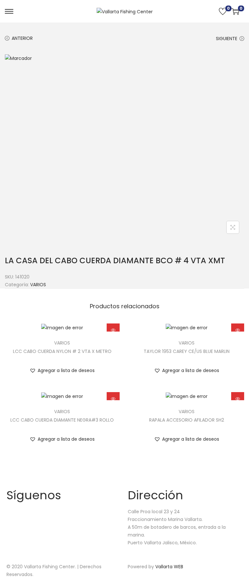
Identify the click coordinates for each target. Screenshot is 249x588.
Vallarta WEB (169, 566)
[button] (62, 370)
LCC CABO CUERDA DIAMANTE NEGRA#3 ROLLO (62, 420)
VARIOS (38, 284)
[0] (223, 11)
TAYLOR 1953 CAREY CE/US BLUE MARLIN (187, 351)
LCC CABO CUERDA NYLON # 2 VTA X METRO (62, 351)
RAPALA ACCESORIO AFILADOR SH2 (186, 420)
